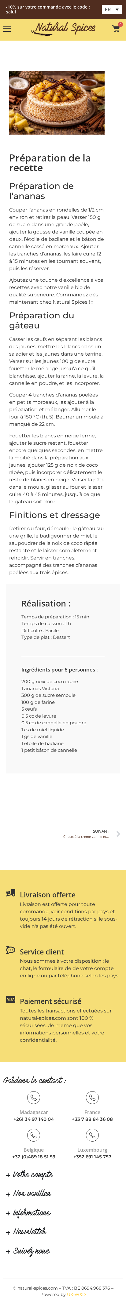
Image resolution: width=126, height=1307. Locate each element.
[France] (92, 1097)
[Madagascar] (33, 1097)
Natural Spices (70, 302)
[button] (112, 9)
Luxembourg (92, 1149)
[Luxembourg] (92, 1135)
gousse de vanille (54, 232)
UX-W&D (76, 1294)
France (92, 1112)
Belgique (34, 1149)
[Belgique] (33, 1135)
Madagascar (34, 1112)
